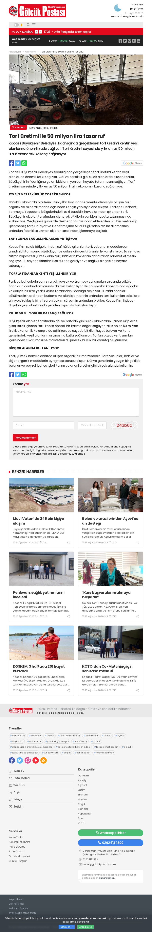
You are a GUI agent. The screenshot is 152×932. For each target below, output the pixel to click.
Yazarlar (19, 785)
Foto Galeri (21, 778)
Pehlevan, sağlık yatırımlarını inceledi (38, 594)
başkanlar (16, 741)
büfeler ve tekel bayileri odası (73, 746)
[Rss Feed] (138, 41)
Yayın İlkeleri (16, 899)
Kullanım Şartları (18, 908)
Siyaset (82, 785)
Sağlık (81, 804)
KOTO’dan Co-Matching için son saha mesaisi (107, 668)
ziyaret (120, 735)
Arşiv (16, 792)
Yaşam (82, 799)
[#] (20, 710)
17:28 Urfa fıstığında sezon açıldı (67, 32)
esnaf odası (82, 752)
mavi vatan (17, 735)
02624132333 (90, 859)
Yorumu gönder (25, 438)
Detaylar (65, 926)
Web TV (19, 771)
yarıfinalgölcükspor (57, 741)
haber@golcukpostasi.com (99, 864)
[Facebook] (120, 41)
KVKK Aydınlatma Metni (22, 913)
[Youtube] (134, 41)
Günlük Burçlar (18, 861)
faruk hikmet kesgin (106, 746)
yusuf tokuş (80, 741)
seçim (66, 752)
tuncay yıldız (50, 752)
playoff (106, 735)
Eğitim (81, 789)
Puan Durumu (17, 851)
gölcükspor (91, 735)
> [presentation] (40, 31)
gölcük (49, 735)
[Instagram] (129, 41)
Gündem (30, 51)
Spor (81, 818)
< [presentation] (36, 31)
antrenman (34, 741)
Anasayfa (15, 51)
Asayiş (82, 780)
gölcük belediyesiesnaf (24, 752)
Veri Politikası (16, 903)
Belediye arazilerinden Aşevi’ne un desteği (110, 521)
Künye (17, 799)
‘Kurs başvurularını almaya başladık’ (106, 594)
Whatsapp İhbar (113, 833)
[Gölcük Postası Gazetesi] (37, 10)
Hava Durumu (17, 846)
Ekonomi (83, 794)
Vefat (81, 823)
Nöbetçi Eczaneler (19, 842)
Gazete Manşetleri (19, 856)
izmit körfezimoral (69, 735)
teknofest (34, 735)
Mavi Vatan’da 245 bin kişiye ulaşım (38, 521)
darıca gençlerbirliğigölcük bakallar (31, 746)
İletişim (18, 807)
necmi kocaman (104, 752)
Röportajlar (84, 813)
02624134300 (112, 842)
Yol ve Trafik (16, 837)
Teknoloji (83, 809)
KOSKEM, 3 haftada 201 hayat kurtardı (39, 668)
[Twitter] (125, 41)
